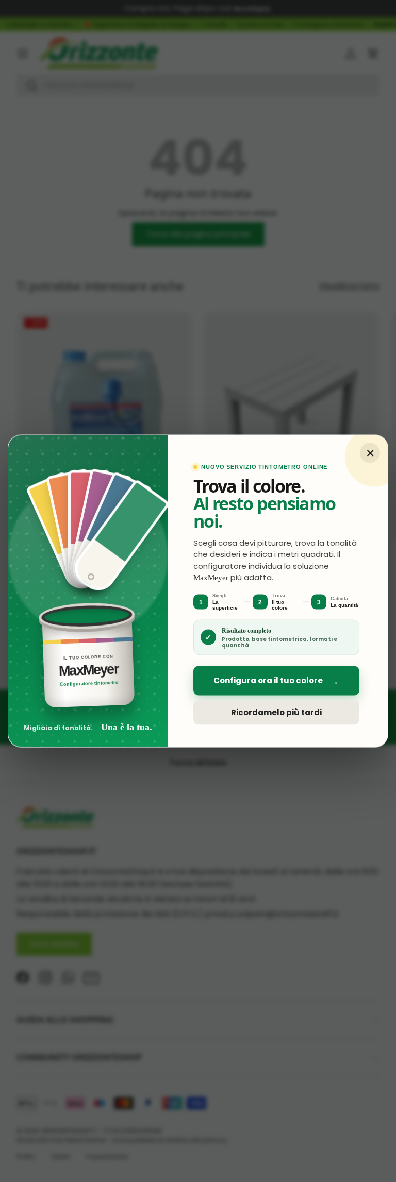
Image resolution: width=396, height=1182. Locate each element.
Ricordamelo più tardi (276, 712)
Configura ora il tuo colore (276, 680)
